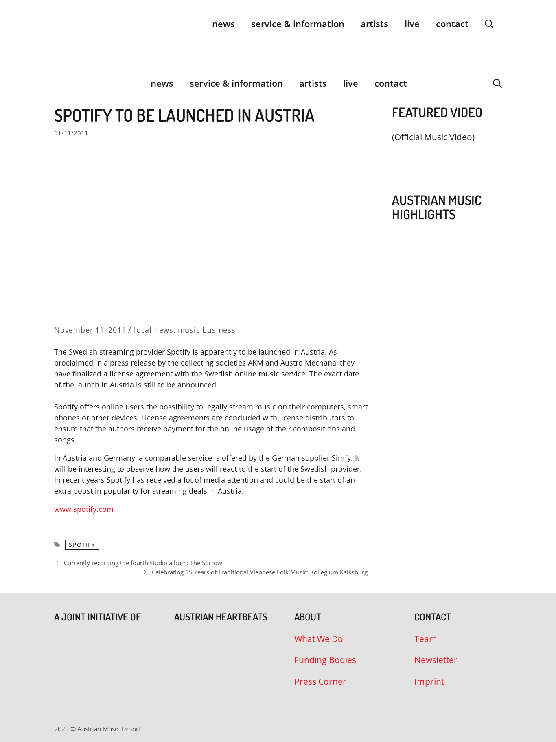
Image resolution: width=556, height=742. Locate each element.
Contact (452, 23)
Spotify (82, 544)
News (223, 23)
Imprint (429, 681)
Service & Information (297, 23)
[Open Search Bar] (489, 23)
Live (412, 23)
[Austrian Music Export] (59, 83)
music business (207, 330)
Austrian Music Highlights (437, 206)
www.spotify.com (84, 509)
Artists (374, 23)
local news (153, 330)
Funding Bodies (325, 660)
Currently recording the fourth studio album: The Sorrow (143, 563)
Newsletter (435, 660)
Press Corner (320, 681)
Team (425, 638)
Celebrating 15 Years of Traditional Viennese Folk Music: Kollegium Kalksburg (260, 572)
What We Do (318, 638)
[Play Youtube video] (443, 156)
